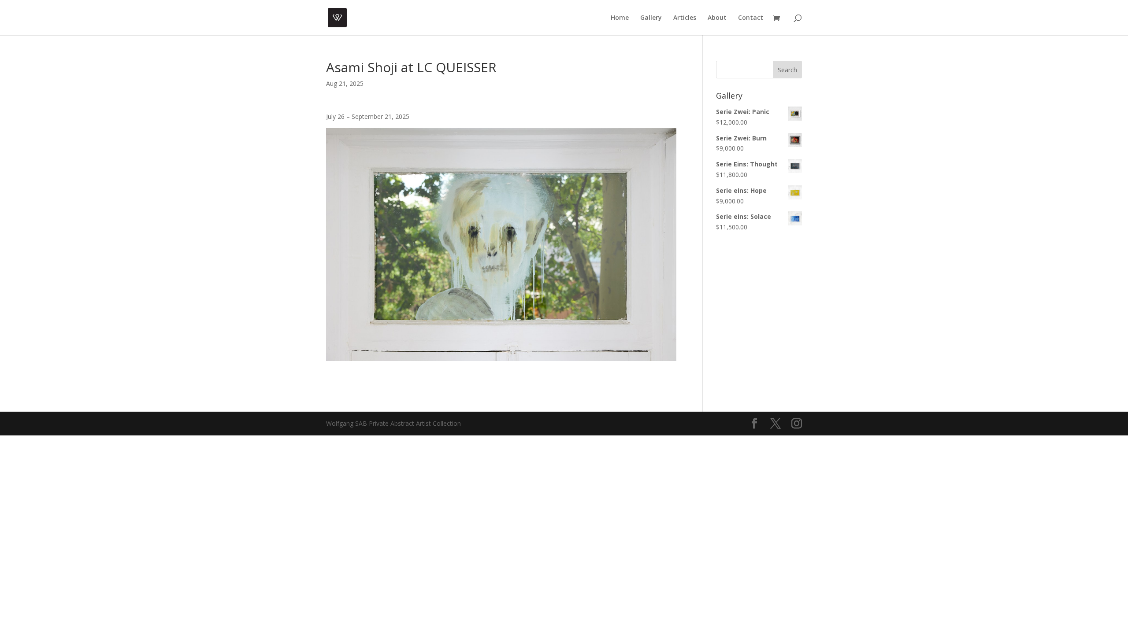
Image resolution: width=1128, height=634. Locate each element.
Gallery (651, 18)
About (717, 18)
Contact (750, 18)
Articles (684, 18)
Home (620, 18)
